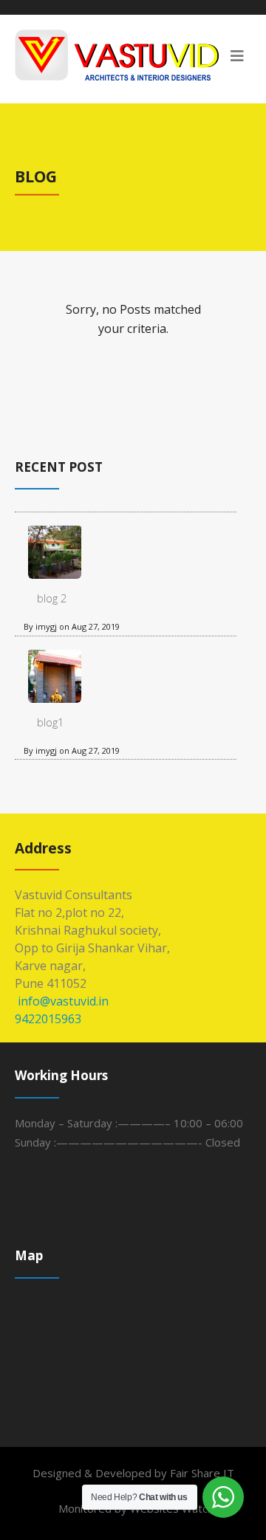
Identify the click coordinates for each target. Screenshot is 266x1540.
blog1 (50, 722)
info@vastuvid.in (62, 1001)
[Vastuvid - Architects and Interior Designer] (133, 55)
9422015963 (48, 1019)
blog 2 (52, 598)
